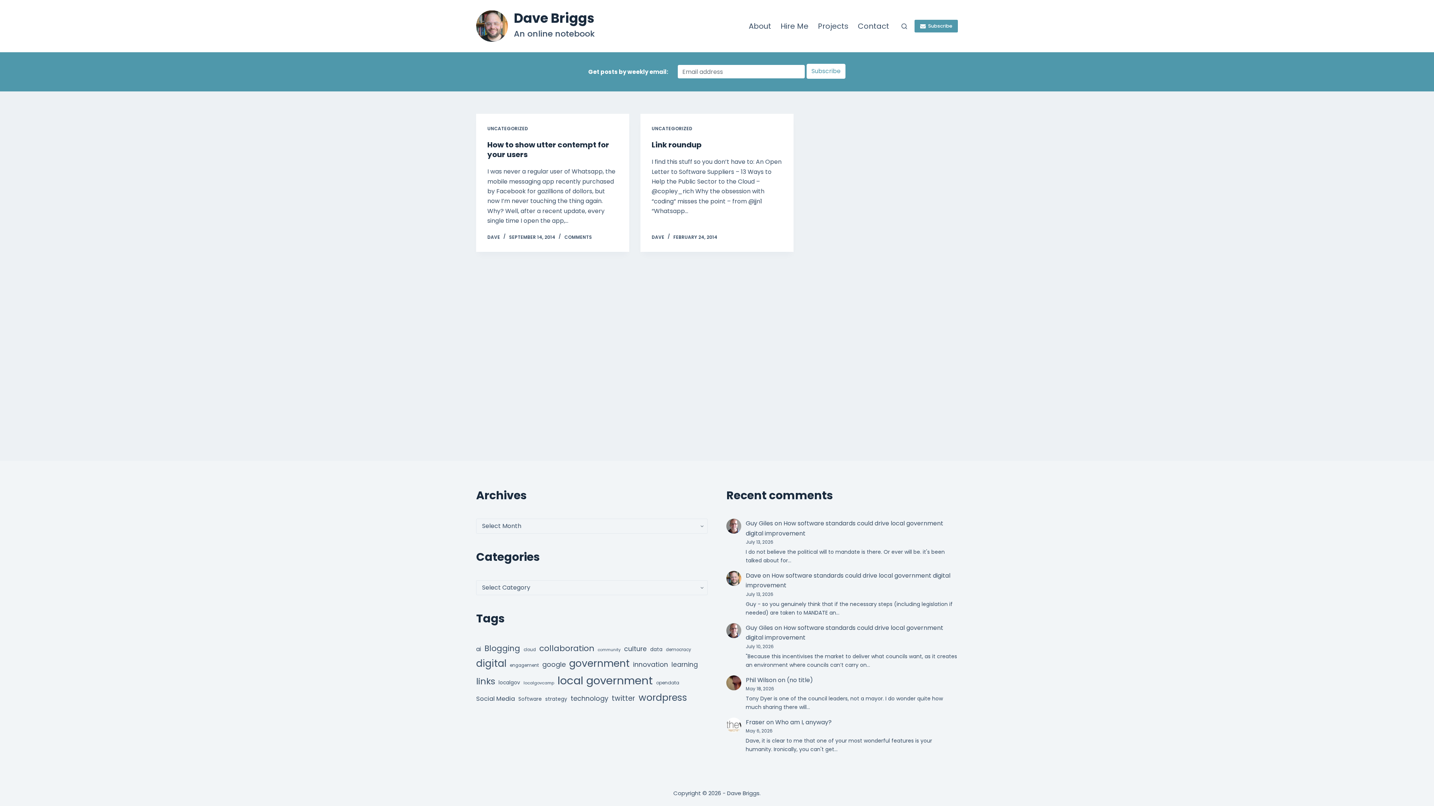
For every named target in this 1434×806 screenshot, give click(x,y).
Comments (578, 237)
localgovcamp (539, 683)
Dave (753, 575)
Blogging (502, 648)
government (599, 663)
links (485, 681)
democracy (678, 650)
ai (478, 649)
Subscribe (940, 25)
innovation (650, 664)
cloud (530, 650)
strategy (556, 699)
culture (635, 648)
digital (491, 663)
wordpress (663, 697)
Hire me (794, 26)
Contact (873, 26)
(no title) (800, 680)
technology (589, 698)
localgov (509, 682)
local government (605, 680)
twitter (623, 698)
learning (684, 664)
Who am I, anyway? (803, 722)
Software (530, 699)
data (656, 649)
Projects (833, 26)
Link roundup (677, 145)
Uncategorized (507, 128)
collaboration (567, 648)
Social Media (495, 698)
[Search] (904, 26)
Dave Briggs (554, 18)
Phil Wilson (761, 680)
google (554, 664)
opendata (667, 683)
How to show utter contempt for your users (548, 150)
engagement (524, 665)
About (760, 26)
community (609, 650)
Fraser (755, 722)
